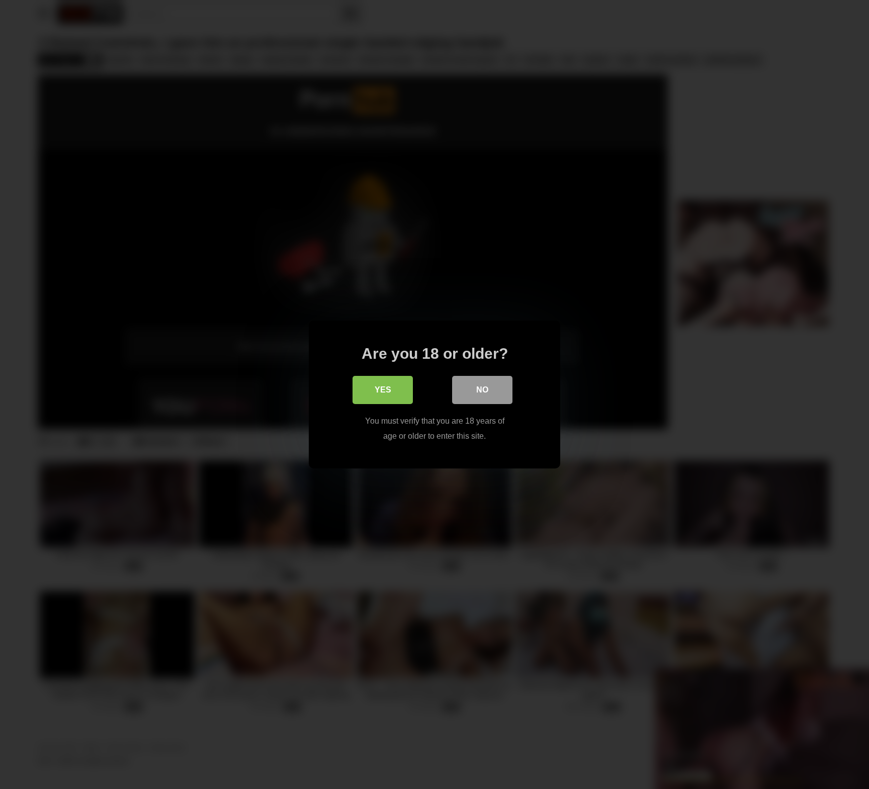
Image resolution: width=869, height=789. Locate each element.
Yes (383, 389)
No (482, 389)
